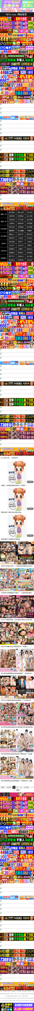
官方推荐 (4, 236)
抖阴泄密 (29, 252)
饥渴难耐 (21, 227)
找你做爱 (29, 227)
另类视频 (29, 223)
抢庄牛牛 (21, 234)
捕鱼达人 (12, 234)
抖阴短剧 (21, 260)
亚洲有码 (12, 216)
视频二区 (4, 221)
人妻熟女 (12, 223)
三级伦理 (12, 219)
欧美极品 (21, 216)
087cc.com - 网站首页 (16, 14)
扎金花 (20, 238)
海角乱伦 (29, 249)
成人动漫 (29, 216)
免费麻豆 (12, 252)
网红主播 (21, 212)
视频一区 (4, 214)
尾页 (18, 790)
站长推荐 (4, 229)
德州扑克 (29, 234)
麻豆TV (20, 241)
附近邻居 (12, 227)
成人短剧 (29, 256)
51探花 (29, 241)
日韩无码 (29, 260)
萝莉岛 (29, 245)
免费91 (20, 249)
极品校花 (12, 260)
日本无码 (29, 212)
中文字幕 (21, 219)
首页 (2, 787)
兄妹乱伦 (21, 256)
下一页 (26, 787)
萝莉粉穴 (21, 252)
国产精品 (12, 212)
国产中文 (12, 256)
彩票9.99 (12, 238)
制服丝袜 (21, 223)
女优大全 (21, 245)
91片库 (12, 245)
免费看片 (12, 249)
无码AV (3, 243)
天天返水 (29, 238)
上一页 (9, 787)
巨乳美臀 (29, 219)
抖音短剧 (12, 241)
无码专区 (4, 251)
